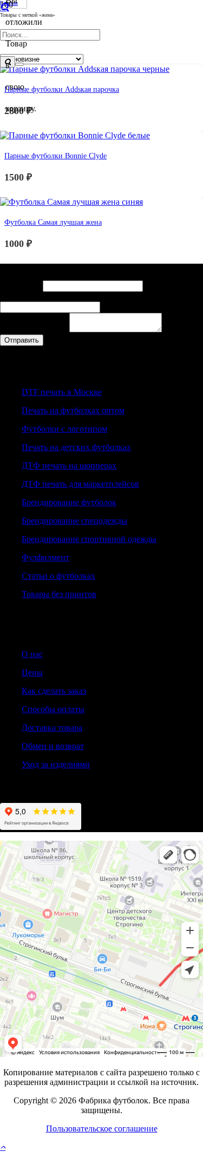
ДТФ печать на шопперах (69, 465)
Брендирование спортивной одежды (89, 539)
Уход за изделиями (56, 764)
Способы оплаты (53, 709)
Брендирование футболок (69, 502)
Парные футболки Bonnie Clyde (55, 155)
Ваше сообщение (34, 329)
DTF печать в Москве (62, 392)
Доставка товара (52, 727)
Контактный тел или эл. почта (59, 296)
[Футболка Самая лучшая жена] (71, 201)
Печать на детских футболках (76, 447)
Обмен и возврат (53, 746)
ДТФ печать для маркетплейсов (80, 483)
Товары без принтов (59, 594)
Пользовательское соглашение (102, 1128)
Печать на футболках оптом (73, 410)
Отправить (21, 340)
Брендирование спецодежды (74, 520)
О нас (32, 654)
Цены (32, 672)
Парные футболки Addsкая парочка (61, 89)
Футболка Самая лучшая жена (53, 222)
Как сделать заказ (54, 690)
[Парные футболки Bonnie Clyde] (75, 135)
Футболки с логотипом (64, 428)
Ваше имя (21, 285)
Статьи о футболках (58, 575)
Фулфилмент (45, 557)
